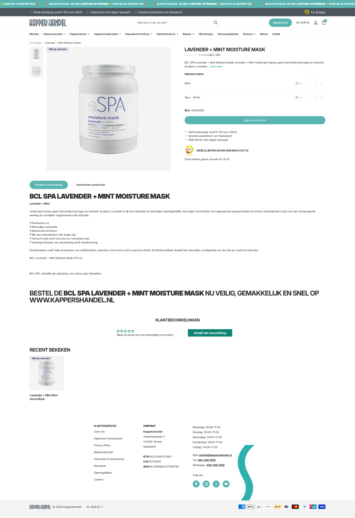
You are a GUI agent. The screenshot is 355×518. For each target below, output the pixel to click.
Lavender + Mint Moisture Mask (44, 397)
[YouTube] (226, 483)
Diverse (248, 34)
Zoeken (216, 22)
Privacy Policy (102, 445)
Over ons (99, 431)
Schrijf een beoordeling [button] (210, 333)
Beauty (187, 34)
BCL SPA (215, 54)
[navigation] (36, 54)
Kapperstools (78, 34)
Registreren (280, 22)
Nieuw (264, 34)
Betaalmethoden (103, 452)
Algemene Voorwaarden (108, 438)
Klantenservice (105, 425)
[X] (216, 483)
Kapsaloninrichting (137, 34)
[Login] (315, 22)
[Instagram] (206, 483)
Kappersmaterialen (106, 34)
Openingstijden (103, 472)
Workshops (206, 34)
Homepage (36, 42)
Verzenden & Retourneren (109, 458)
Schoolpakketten (228, 34)
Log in (255, 120)
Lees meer (216, 66)
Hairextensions (166, 34)
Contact (98, 479)
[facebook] (196, 483)
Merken (34, 34)
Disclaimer (100, 465)
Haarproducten (52, 34)
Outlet (276, 34)
